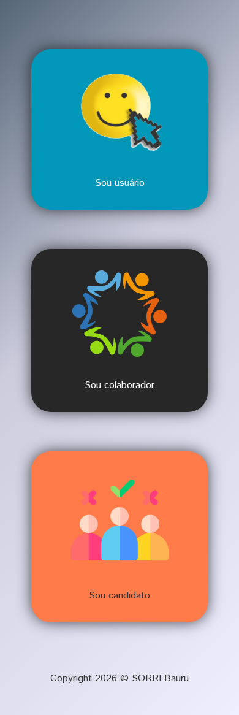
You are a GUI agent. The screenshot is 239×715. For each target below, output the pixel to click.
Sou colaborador (119, 385)
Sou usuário (120, 183)
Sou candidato (119, 596)
